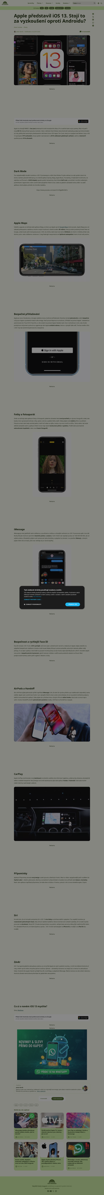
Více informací (37, 596)
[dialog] (52, 597)
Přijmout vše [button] (72, 604)
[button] (52, 599)
